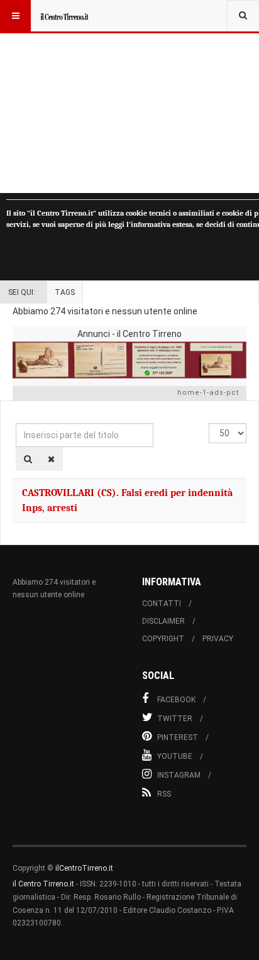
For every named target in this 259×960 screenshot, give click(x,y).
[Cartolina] (129, 359)
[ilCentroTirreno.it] (64, 15)
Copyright (163, 638)
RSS (164, 794)
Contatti (161, 603)
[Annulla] (51, 459)
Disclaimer (163, 621)
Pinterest (177, 737)
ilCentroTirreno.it (84, 868)
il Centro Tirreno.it (43, 884)
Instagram (179, 775)
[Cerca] (28, 459)
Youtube (174, 756)
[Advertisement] (129, 96)
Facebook (176, 699)
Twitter (174, 718)
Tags (65, 292)
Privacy (217, 638)
